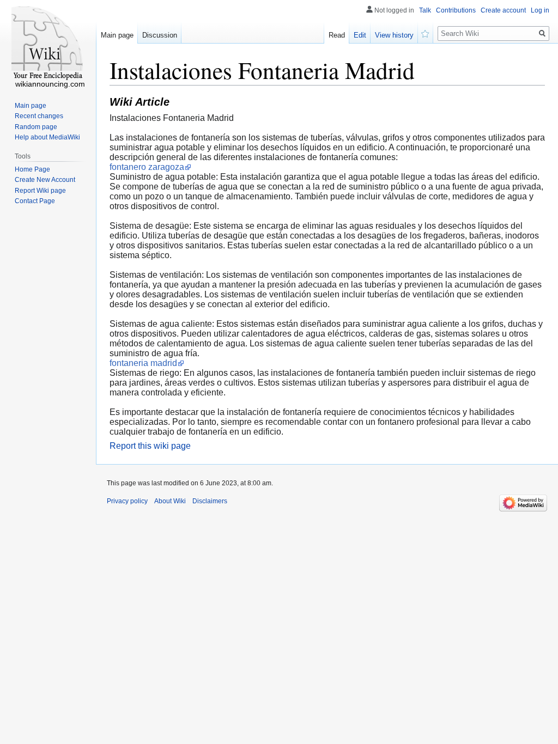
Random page (36, 127)
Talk (425, 10)
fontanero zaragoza (147, 167)
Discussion (159, 35)
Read (337, 35)
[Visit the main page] (48, 43)
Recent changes (39, 116)
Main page (117, 35)
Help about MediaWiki (47, 137)
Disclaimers (209, 501)
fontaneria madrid (143, 363)
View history (394, 35)
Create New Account (45, 180)
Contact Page (35, 201)
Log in (540, 10)
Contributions (456, 10)
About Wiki (170, 501)
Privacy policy (127, 501)
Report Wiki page (40, 190)
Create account (503, 10)
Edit (360, 35)
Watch (425, 33)
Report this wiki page (150, 445)
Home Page (32, 169)
